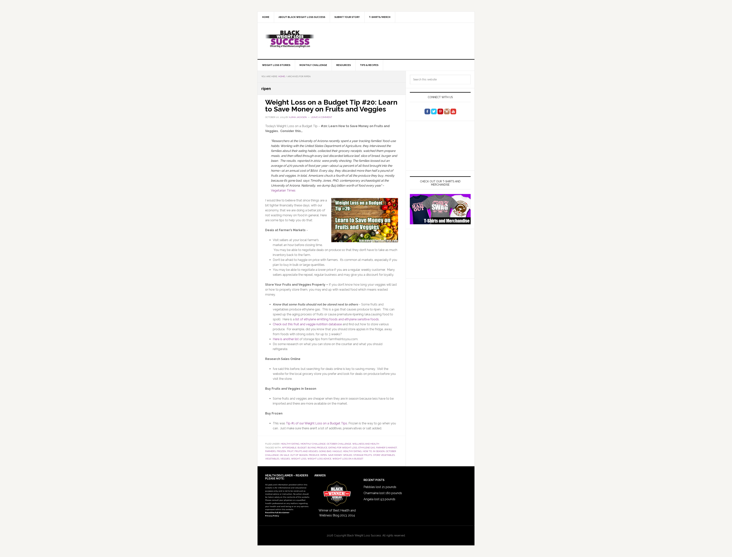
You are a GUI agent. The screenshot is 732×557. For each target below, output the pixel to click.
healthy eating (352, 451)
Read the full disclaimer (277, 512)
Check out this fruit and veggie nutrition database (307, 324)
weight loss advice (319, 458)
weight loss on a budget (347, 458)
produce (314, 455)
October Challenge (339, 443)
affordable (289, 447)
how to (367, 451)
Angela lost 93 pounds (379, 499)
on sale (284, 455)
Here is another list (286, 339)
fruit (290, 451)
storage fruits (362, 455)
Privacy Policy (272, 516)
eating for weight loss (342, 447)
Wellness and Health (365, 443)
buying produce (317, 447)
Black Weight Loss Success (290, 39)
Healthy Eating (290, 443)
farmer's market (386, 447)
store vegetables (384, 455)
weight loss (298, 458)
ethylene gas (366, 447)
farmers (270, 451)
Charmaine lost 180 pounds (383, 493)
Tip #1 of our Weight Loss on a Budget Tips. (317, 423)
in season (379, 451)
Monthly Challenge (313, 443)
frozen (281, 451)
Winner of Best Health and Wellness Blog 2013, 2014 (337, 513)
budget (302, 447)
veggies (285, 458)
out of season (299, 455)
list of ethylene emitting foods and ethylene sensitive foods (337, 319)
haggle (337, 451)
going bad (325, 451)
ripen (323, 455)
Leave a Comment (321, 117)
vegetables (272, 458)
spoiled (347, 455)
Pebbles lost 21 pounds (380, 487)
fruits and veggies (306, 451)
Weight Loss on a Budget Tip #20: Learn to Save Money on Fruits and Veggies (331, 105)
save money (335, 455)
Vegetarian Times (283, 190)
